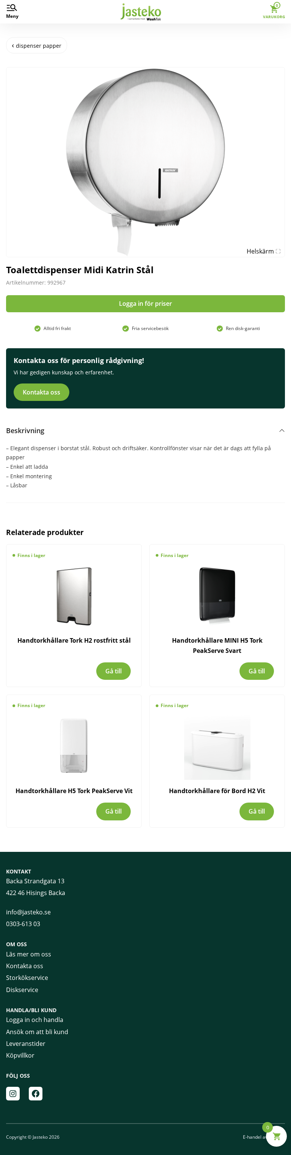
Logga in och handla (34, 1020)
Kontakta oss (41, 392)
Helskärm (260, 251)
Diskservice (22, 990)
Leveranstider (25, 1043)
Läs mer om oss (28, 954)
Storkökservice (27, 977)
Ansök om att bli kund (37, 1032)
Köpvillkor (20, 1055)
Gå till (113, 671)
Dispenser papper (38, 45)
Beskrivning (25, 430)
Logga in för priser (145, 303)
